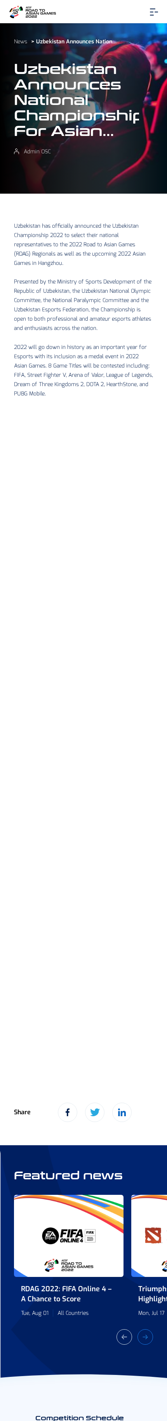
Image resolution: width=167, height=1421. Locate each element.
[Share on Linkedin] (122, 1112)
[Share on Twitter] (94, 1112)
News (20, 41)
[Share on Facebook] (67, 1112)
